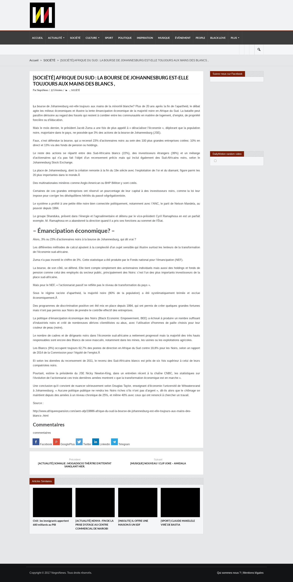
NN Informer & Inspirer (42, 15)
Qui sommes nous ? (229, 572)
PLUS (234, 37)
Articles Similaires (42, 481)
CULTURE (91, 37)
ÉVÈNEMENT (183, 37)
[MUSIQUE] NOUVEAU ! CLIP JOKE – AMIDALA (158, 463)
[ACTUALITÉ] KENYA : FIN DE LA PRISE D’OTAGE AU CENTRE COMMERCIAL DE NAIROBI (94, 524)
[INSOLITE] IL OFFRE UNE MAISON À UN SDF (133, 522)
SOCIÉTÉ (75, 37)
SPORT (109, 37)
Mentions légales (253, 572)
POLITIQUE (125, 37)
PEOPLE (200, 37)
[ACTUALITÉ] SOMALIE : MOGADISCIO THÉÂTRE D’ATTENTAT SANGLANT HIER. (74, 465)
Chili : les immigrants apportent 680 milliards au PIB (51, 522)
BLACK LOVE (218, 37)
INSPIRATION (145, 37)
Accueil (34, 60)
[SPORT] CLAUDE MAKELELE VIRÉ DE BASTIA (178, 522)
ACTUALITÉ (55, 37)
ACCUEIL (37, 37)
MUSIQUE (164, 37)
